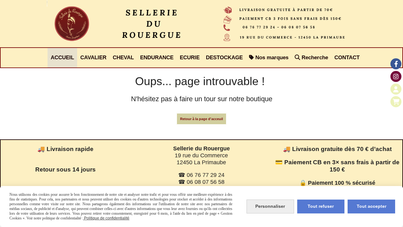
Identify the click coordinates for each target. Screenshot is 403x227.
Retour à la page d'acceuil (201, 119)
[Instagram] (395, 76)
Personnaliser (270, 206)
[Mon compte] (395, 89)
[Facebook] (395, 63)
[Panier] (395, 101)
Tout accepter (371, 206)
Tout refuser (321, 206)
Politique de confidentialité (106, 218)
